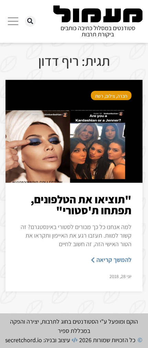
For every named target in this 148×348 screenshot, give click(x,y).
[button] (30, 21)
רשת (99, 96)
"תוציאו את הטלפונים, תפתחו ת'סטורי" (81, 204)
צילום (110, 96)
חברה (122, 96)
